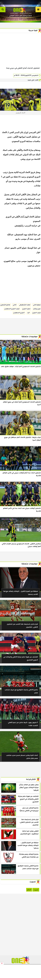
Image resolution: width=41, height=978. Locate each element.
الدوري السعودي (18, 313)
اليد (28, 313)
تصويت (35, 890)
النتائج (29, 890)
